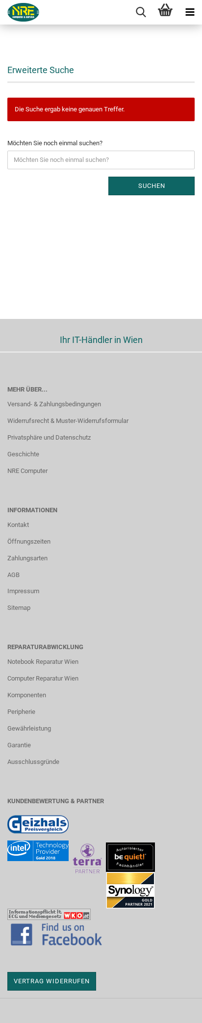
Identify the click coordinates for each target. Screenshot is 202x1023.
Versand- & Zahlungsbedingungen (54, 404)
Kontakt (18, 524)
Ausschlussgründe (33, 761)
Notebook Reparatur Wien (42, 661)
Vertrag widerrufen (52, 981)
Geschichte (23, 454)
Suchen (151, 185)
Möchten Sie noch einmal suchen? (54, 143)
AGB (13, 574)
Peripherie (21, 711)
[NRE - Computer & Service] (19, 12)
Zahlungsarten (27, 558)
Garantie (19, 745)
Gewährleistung (29, 728)
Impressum (23, 591)
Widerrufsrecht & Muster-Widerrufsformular (67, 420)
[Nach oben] (175, 1008)
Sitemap (18, 607)
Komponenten (26, 695)
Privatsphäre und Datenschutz (49, 437)
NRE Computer (27, 470)
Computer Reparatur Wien (42, 678)
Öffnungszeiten (28, 541)
